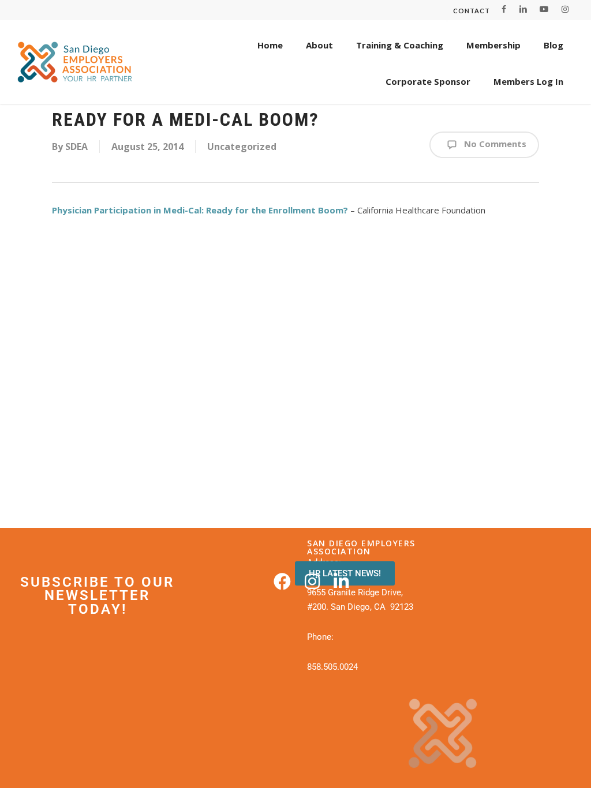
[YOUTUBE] (544, 9)
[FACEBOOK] (504, 9)
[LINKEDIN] (523, 9)
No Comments (494, 143)
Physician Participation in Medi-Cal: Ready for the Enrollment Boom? (200, 210)
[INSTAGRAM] (565, 9)
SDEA (76, 146)
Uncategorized (241, 146)
